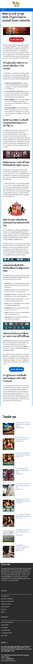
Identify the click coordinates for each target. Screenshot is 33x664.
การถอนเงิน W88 (5, 630)
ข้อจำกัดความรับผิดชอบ (7, 598)
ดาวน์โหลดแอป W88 (6, 633)
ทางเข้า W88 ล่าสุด (16, 39)
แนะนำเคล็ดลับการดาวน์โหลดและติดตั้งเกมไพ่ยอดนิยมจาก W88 (22, 547)
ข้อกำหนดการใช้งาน (6, 604)
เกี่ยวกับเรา (4, 609)
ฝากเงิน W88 (4, 627)
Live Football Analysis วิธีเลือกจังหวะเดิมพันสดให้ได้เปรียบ (22, 470)
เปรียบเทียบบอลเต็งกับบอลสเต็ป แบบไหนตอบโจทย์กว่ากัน (22, 531)
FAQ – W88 (4, 635)
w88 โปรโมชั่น (4, 625)
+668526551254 (10, 658)
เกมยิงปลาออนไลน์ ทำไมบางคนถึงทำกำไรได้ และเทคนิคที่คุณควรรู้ (22, 424)
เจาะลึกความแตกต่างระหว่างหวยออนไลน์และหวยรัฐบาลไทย (22, 485)
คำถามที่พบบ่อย (5, 596)
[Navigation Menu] (3, 9)
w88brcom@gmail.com (10, 660)
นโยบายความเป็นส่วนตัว (7, 601)
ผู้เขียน (2, 612)
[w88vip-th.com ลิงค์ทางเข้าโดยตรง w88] (16, 4)
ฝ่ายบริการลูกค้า (5, 606)
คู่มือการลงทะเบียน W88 (7, 622)
